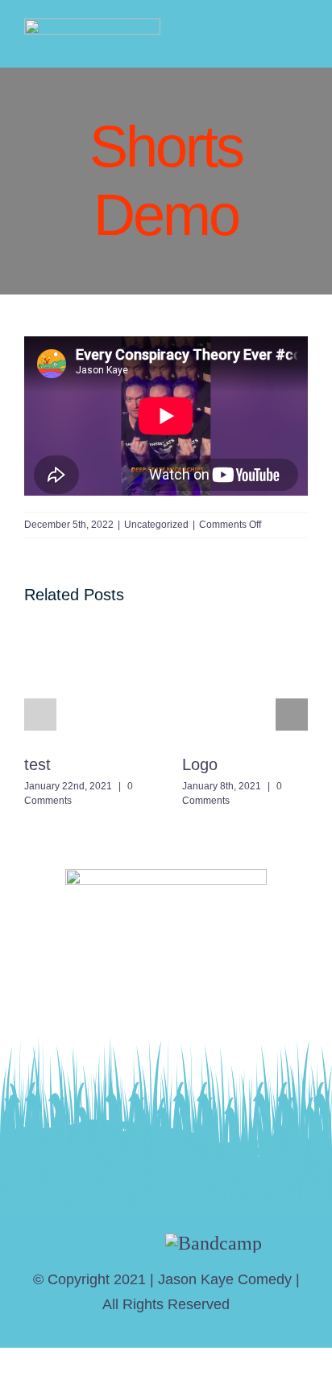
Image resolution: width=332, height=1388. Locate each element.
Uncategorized (156, 524)
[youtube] (78, 1243)
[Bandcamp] (213, 1243)
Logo (200, 764)
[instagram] (110, 1243)
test (37, 764)
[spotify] (141, 1243)
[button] (40, 714)
